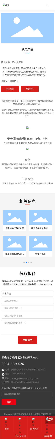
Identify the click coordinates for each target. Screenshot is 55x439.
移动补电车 (40, 254)
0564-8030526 (45, 284)
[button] (24, 262)
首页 (7, 429)
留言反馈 (48, 436)
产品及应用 (17, 62)
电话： (8, 373)
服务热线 (34, 429)
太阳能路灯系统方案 (14, 228)
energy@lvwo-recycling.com (25, 378)
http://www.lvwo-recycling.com (25, 382)
